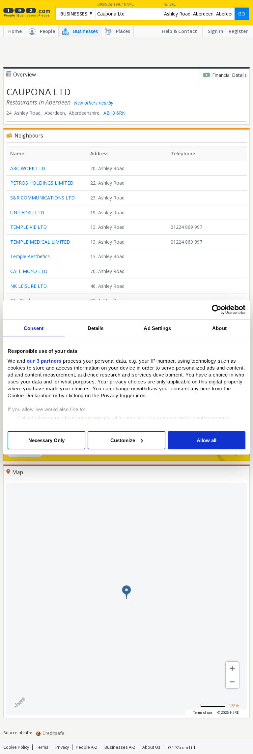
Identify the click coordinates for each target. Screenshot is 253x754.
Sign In (215, 31)
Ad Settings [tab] (157, 328)
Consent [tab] (33, 328)
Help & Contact (179, 31)
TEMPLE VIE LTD (28, 227)
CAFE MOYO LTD (28, 271)
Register (238, 31)
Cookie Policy (16, 747)
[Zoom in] (232, 668)
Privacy (62, 747)
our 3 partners (44, 361)
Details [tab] (96, 328)
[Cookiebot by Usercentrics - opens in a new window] (216, 310)
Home (15, 31)
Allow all (206, 440)
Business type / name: (116, 4)
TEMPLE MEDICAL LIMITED (40, 242)
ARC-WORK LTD (27, 168)
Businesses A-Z (119, 747)
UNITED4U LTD (27, 212)
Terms (42, 747)
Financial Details (229, 75)
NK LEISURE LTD (28, 286)
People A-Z (87, 747)
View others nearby (93, 103)
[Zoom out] (232, 681)
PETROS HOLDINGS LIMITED (41, 183)
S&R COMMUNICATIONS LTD (42, 198)
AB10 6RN (114, 113)
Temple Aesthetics (30, 256)
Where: (170, 4)
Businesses (85, 31)
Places (123, 31)
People (47, 31)
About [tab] (219, 328)
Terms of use (202, 712)
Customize (122, 440)
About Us (151, 747)
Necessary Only (46, 440)
